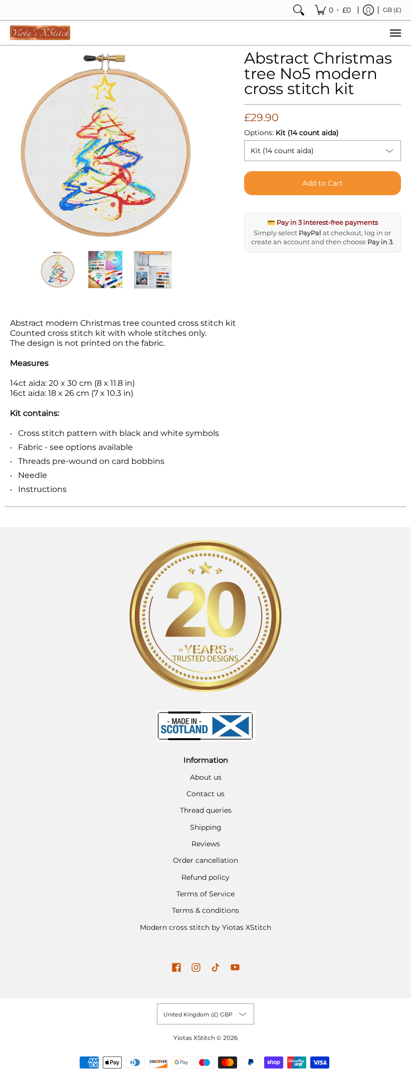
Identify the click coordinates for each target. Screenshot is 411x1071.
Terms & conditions (205, 910)
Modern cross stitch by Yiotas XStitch (205, 927)
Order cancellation (205, 860)
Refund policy (205, 877)
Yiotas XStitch (194, 1037)
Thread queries (206, 810)
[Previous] (17, 146)
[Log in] (368, 10)
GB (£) (392, 10)
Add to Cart (322, 183)
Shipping (206, 827)
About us (206, 777)
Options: (291, 132)
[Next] (193, 146)
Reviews (205, 843)
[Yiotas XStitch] (40, 33)
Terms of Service (205, 893)
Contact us (205, 793)
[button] (176, 968)
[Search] (298, 10)
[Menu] (395, 33)
